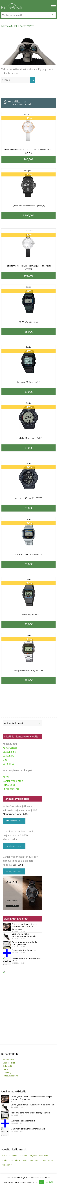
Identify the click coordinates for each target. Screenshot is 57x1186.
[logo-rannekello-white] (20, 5)
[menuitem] (52, 5)
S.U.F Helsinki (14, 1160)
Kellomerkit (7, 1066)
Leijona (23, 1155)
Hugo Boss (9, 784)
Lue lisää (49, 1182)
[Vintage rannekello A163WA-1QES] (28, 650)
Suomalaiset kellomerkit (24, 950)
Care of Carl (9, 763)
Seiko (25, 1160)
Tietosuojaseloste (10, 1075)
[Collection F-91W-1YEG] (28, 594)
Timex (43, 1160)
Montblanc (43, 1155)
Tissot (50, 1160)
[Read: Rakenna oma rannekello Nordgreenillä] (7, 945)
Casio (28, 287)
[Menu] (52, 5)
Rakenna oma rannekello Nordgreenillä (24, 943)
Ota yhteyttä (8, 1072)
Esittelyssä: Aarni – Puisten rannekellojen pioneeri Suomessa (25, 926)
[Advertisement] (22, 1022)
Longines (28, 170)
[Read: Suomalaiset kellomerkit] (7, 953)
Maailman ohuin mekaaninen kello (26, 959)
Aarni (6, 776)
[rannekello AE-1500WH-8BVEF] (28, 477)
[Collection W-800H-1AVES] (28, 361)
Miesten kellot (9, 1062)
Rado (4, 1160)
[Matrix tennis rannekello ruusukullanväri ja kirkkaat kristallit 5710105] (28, 129)
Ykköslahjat (7, 1165)
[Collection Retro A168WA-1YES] (28, 534)
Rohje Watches (11, 788)
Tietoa (5, 1069)
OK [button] (41, 1182)
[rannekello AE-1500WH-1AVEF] (28, 417)
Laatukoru (8, 755)
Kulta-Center (10, 747)
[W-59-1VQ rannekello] (28, 301)
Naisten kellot (8, 1059)
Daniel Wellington (13, 780)
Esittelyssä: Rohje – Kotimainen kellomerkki (24, 935)
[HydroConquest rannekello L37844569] (28, 185)
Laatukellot (9, 751)
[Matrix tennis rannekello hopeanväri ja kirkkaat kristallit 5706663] (28, 245)
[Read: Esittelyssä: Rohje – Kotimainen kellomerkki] (7, 937)
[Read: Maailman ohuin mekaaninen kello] (7, 961)
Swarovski (28, 114)
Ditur (6, 759)
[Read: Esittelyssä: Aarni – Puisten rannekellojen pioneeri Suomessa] (7, 927)
